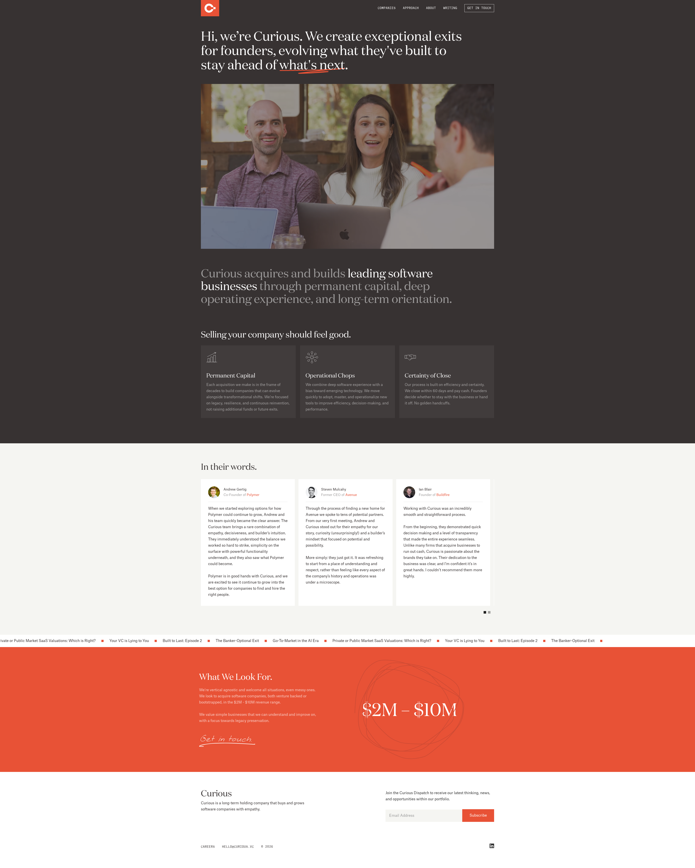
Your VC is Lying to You (91, 641)
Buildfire (443, 495)
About (431, 8)
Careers (208, 846)
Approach (411, 8)
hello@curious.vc (238, 846)
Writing (450, 8)
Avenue (351, 495)
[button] (485, 612)
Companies (387, 8)
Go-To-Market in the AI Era (258, 641)
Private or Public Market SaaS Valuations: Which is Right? (343, 641)
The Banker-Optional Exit (199, 641)
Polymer (253, 495)
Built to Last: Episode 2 (144, 641)
